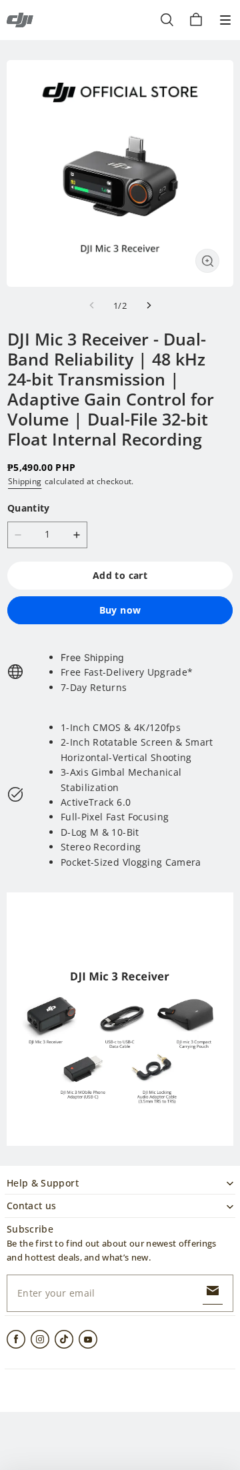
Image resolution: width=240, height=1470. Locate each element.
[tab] (127, 657)
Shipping (24, 481)
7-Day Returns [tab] (94, 687)
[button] (225, 20)
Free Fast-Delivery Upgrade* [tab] (127, 672)
